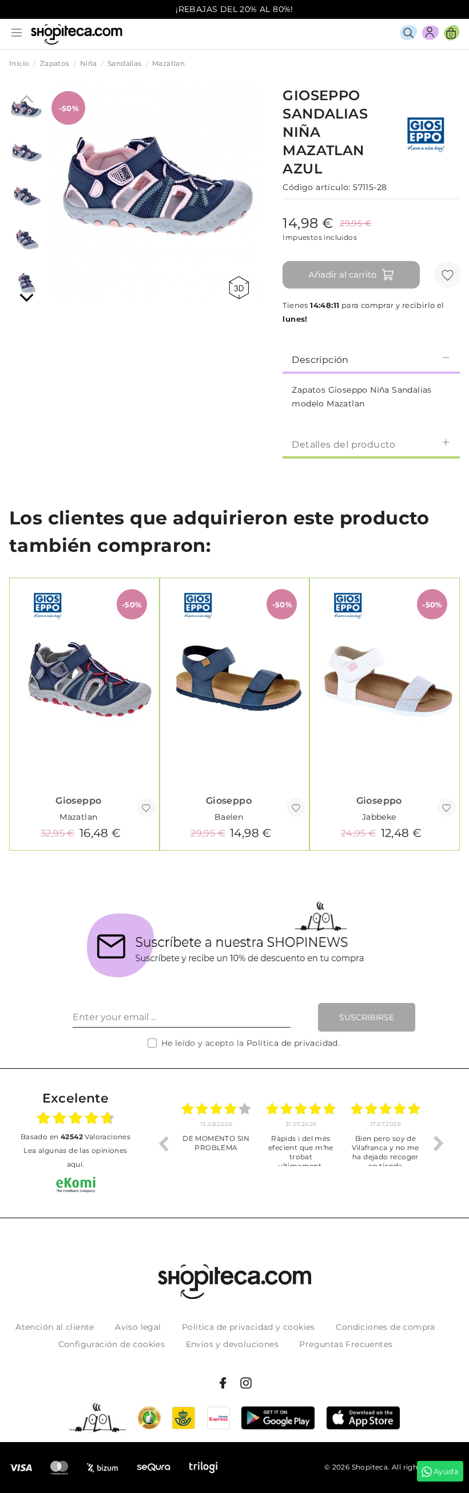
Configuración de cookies (111, 1344)
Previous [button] (163, 1143)
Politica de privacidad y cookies (248, 1327)
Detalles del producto (343, 444)
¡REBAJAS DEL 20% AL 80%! (234, 9)
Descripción (320, 359)
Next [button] (439, 1143)
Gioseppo (78, 800)
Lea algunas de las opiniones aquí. (75, 1157)
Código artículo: (316, 187)
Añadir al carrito (342, 274)
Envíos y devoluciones (232, 1344)
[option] (216, 1143)
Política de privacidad (292, 1043)
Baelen (228, 817)
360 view (241, 287)
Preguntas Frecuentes (345, 1344)
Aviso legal (138, 1327)
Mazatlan (78, 817)
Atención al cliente (54, 1327)
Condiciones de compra (385, 1327)
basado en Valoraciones (75, 1136)
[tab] (371, 359)
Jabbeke (379, 817)
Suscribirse (366, 1017)
